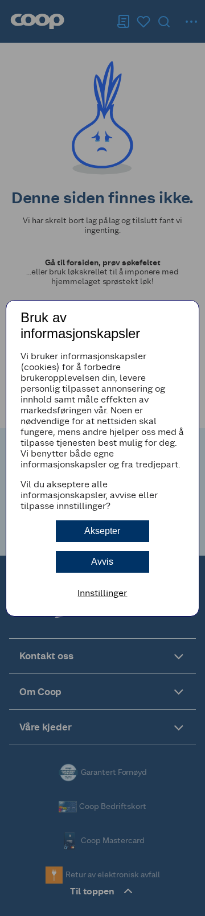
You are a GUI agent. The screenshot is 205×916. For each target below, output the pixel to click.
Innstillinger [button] (102, 593)
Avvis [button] (102, 561)
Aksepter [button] (102, 531)
